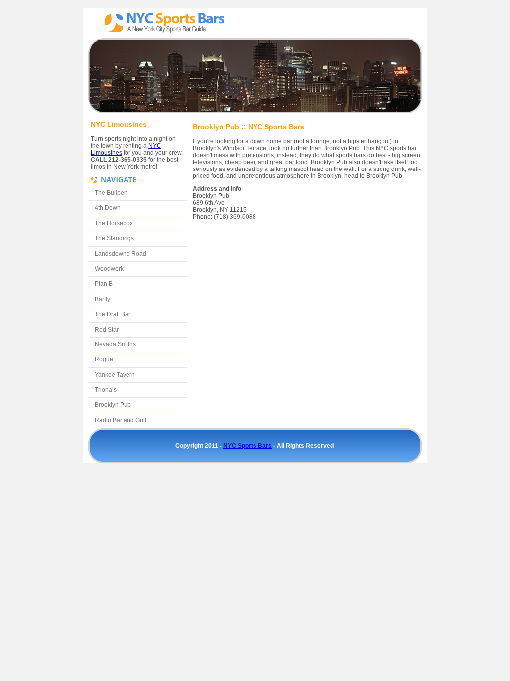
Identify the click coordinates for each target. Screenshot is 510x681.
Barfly (102, 299)
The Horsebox (114, 223)
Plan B (104, 283)
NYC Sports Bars (163, 23)
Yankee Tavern (115, 374)
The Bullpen (111, 192)
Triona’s (106, 389)
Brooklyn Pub (113, 404)
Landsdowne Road (120, 253)
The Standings (114, 238)
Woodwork (109, 268)
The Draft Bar (112, 314)
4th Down (108, 207)
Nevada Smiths (115, 344)
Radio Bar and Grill (120, 420)
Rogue (104, 359)
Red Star (107, 329)
